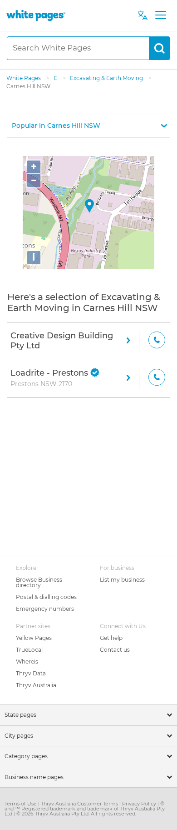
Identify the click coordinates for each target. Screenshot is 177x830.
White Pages (24, 78)
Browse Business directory (39, 582)
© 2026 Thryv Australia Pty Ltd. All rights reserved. (76, 813)
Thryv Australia (36, 685)
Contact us (115, 649)
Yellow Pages (34, 637)
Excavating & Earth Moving (107, 78)
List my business (122, 579)
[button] (88, 126)
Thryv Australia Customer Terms (80, 803)
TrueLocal (29, 649)
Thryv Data (31, 673)
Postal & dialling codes (46, 597)
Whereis (27, 661)
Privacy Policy (139, 803)
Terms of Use (21, 803)
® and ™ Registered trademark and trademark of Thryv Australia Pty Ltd (85, 808)
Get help (111, 637)
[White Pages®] (35, 15)
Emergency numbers (45, 608)
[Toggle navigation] (160, 15)
